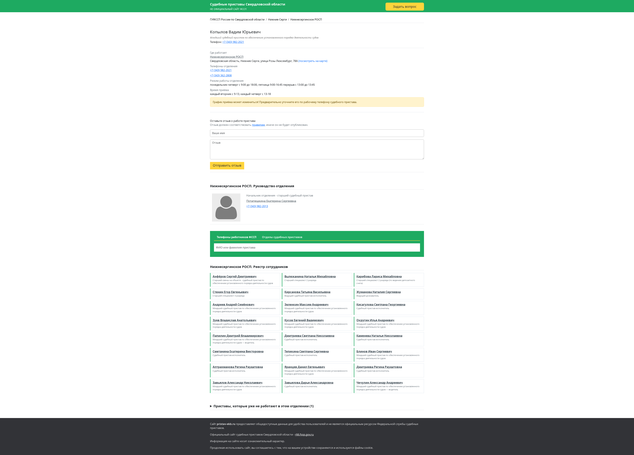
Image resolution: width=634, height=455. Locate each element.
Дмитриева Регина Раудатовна (379, 367)
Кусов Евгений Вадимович (304, 320)
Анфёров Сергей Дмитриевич (234, 276)
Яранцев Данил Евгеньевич (304, 367)
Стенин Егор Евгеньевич (230, 292)
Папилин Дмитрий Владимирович (238, 336)
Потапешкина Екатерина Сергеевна (271, 201)
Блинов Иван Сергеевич (374, 351)
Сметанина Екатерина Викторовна (238, 351)
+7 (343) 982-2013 (257, 206)
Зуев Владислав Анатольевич (234, 320)
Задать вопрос (405, 6)
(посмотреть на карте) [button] (312, 61)
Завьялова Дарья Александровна (308, 383)
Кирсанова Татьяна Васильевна (307, 292)
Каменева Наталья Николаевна (379, 336)
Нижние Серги (277, 19)
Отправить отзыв (227, 165)
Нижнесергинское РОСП (306, 19)
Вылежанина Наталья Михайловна (310, 276)
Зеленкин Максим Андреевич (306, 304)
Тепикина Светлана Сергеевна (306, 351)
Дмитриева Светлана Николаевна (309, 336)
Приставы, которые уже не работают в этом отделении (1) (263, 406)
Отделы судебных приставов (282, 237)
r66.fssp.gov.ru (304, 434)
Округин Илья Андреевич (375, 320)
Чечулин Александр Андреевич (379, 383)
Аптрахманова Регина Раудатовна (238, 367)
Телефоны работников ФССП (236, 237)
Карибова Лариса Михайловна (379, 276)
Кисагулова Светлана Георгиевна (380, 304)
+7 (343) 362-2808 (221, 75)
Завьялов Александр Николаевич (237, 383)
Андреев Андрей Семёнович (233, 304)
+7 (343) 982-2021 (233, 42)
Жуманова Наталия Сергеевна (378, 292)
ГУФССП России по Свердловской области (237, 19)
